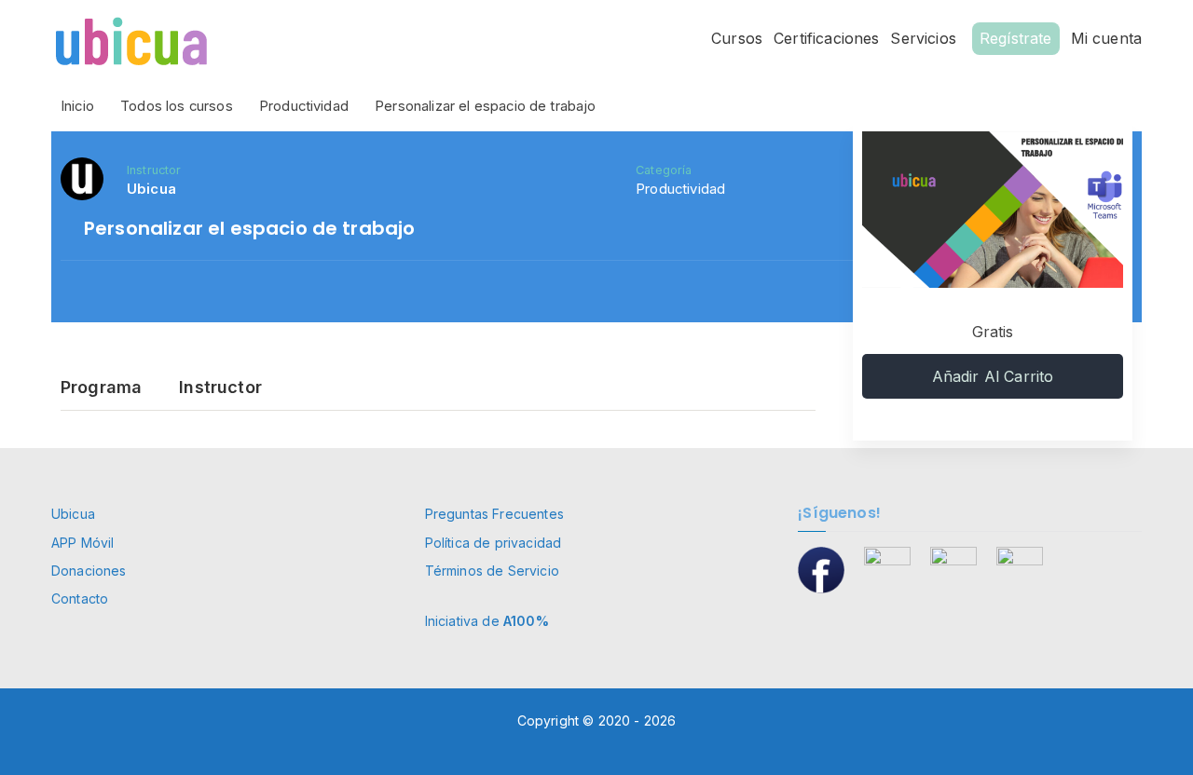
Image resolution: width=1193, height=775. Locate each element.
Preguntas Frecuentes (494, 514)
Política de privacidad (493, 543)
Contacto (79, 598)
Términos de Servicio (492, 570)
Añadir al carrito (993, 376)
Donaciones (89, 570)
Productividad (680, 189)
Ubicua (73, 514)
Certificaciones (826, 38)
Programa (101, 388)
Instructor (154, 170)
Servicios (922, 38)
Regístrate (1016, 38)
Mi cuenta (1106, 38)
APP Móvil (82, 543)
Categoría (664, 170)
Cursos (736, 38)
